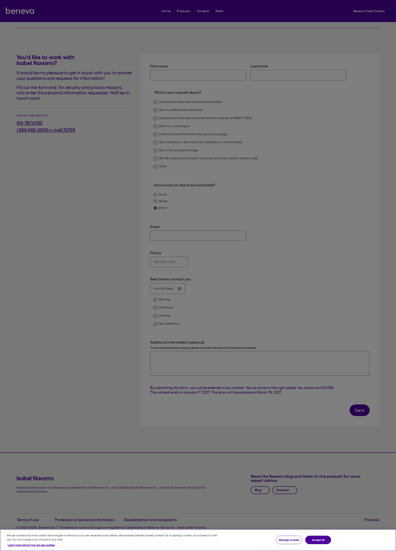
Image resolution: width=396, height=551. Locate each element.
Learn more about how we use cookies (31, 545)
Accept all (318, 539)
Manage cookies (289, 539)
